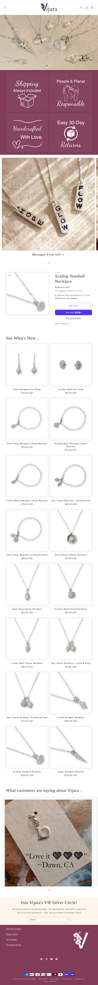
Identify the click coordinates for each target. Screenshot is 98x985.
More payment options (73, 318)
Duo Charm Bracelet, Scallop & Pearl (27, 555)
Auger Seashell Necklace (70, 771)
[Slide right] (54, 262)
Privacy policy (54, 979)
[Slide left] (43, 262)
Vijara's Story (12, 934)
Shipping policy (80, 979)
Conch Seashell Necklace (70, 717)
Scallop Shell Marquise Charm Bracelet (70, 445)
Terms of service (67, 979)
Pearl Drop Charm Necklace (27, 609)
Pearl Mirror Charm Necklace (71, 555)
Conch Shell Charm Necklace (27, 663)
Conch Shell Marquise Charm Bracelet (27, 500)
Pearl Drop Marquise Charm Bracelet (27, 443)
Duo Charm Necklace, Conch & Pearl (71, 663)
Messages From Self (46, 254)
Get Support (11, 939)
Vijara (20, 979)
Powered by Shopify (29, 979)
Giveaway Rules (13, 945)
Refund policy (42, 979)
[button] (5, 7)
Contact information (50, 981)
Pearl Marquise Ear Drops (27, 389)
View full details (61, 324)
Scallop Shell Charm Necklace (70, 609)
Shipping (62, 291)
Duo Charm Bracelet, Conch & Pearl (70, 500)
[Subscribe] (67, 919)
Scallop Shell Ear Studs (71, 389)
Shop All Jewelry (13, 929)
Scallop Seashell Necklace (27, 771)
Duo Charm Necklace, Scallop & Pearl (27, 717)
